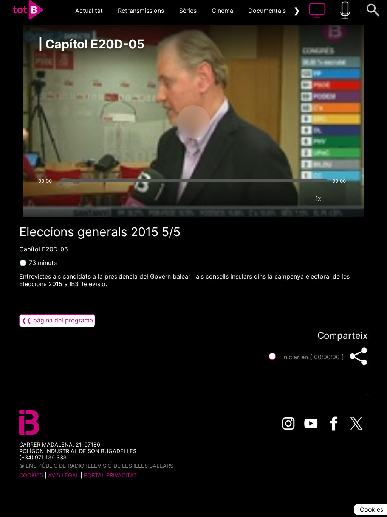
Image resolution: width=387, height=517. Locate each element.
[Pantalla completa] (341, 198)
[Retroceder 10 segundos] (154, 122)
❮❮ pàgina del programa (57, 320)
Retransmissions (141, 10)
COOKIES (31, 475)
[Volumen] (46, 198)
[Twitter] (356, 423)
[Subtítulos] (273, 198)
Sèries (188, 10)
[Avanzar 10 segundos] (233, 122)
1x (318, 198)
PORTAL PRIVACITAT (110, 475)
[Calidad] (295, 198)
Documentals (267, 10)
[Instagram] (288, 423)
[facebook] (333, 423)
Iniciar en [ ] (313, 357)
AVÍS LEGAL (63, 475)
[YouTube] (311, 423)
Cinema (222, 10)
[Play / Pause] (193, 122)
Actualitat (89, 10)
